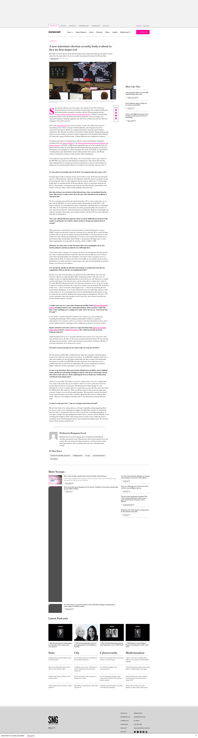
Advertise (139, 25)
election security (99, 455)
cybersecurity (77, 455)
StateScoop (53, 26)
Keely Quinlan (131, 120)
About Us (51, 727)
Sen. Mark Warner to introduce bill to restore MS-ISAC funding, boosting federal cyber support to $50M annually (89, 605)
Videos (107, 32)
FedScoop (72, 26)
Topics (69, 32)
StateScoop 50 (125, 32)
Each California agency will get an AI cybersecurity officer (136, 104)
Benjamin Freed (55, 58)
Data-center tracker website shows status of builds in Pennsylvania (85, 476)
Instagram (143, 731)
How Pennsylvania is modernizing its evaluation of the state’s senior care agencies (59, 645)
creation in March (68, 143)
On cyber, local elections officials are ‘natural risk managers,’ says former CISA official (135, 477)
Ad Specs (137, 720)
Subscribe (144, 32)
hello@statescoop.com (142, 728)
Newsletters (138, 713)
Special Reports (81, 32)
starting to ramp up (72, 330)
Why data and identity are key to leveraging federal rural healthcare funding (85, 645)
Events (91, 32)
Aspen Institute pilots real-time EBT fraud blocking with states (137, 93)
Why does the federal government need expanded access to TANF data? (112, 644)
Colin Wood (131, 108)
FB (134, 731)
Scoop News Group (129, 504)
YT (146, 731)
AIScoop (63, 26)
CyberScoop (96, 26)
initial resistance (62, 125)
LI (140, 731)
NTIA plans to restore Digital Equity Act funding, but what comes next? (137, 645)
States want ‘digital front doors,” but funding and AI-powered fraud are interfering (137, 115)
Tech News (54, 459)
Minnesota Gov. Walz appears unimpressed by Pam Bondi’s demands (135, 511)
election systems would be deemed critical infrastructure (73, 114)
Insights (115, 32)
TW (137, 731)
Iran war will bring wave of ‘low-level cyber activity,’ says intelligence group (134, 487)
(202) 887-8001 (138, 724)
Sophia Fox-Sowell (133, 97)
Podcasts (99, 32)
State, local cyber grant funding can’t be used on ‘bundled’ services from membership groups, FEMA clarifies (91, 488)
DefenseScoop (84, 26)
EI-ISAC (88, 455)
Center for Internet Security (60, 455)
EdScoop (106, 26)
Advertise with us (139, 717)
